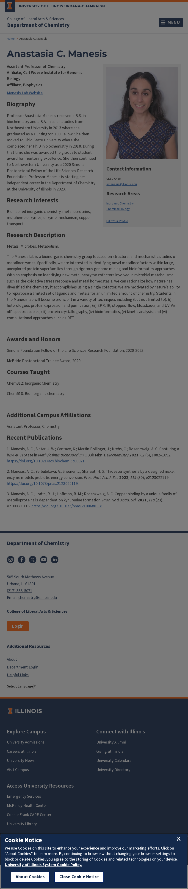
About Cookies (30, 877)
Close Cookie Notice (79, 877)
